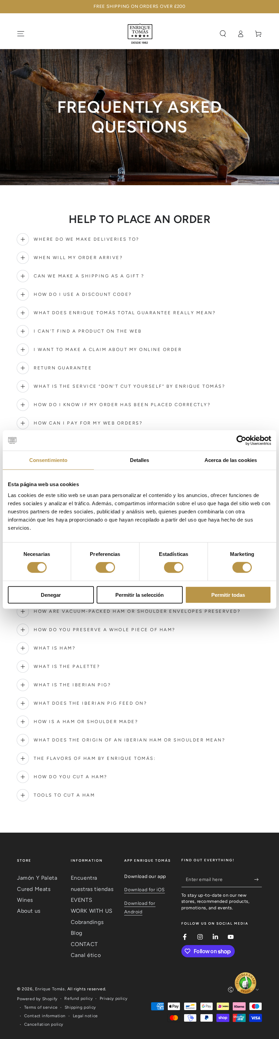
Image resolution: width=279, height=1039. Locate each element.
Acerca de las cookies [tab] (230, 460)
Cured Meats (34, 889)
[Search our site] (223, 33)
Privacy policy (113, 998)
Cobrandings (87, 922)
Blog (76, 933)
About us (28, 911)
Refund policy (78, 998)
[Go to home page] (139, 33)
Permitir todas (228, 594)
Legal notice (85, 1015)
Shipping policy (80, 1007)
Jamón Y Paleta (37, 878)
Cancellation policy (43, 1024)
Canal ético (86, 955)
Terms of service (41, 1007)
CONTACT (84, 944)
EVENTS (82, 900)
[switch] (105, 567)
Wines (25, 900)
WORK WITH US (92, 911)
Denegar (51, 594)
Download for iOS (144, 890)
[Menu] (21, 33)
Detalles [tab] (139, 460)
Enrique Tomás (50, 989)
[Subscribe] (258, 879)
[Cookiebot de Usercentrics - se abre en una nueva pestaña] (241, 440)
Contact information (45, 1015)
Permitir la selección (139, 594)
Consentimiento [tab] (48, 460)
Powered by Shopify (37, 998)
